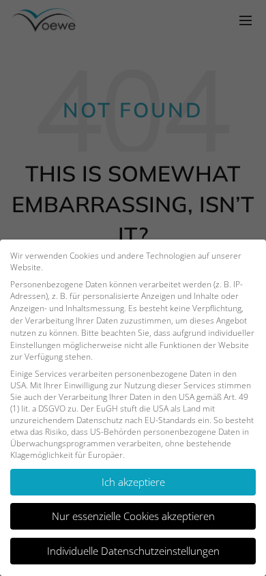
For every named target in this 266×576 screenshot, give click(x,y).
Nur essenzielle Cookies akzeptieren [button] (133, 516)
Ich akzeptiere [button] (133, 482)
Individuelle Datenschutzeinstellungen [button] (133, 551)
